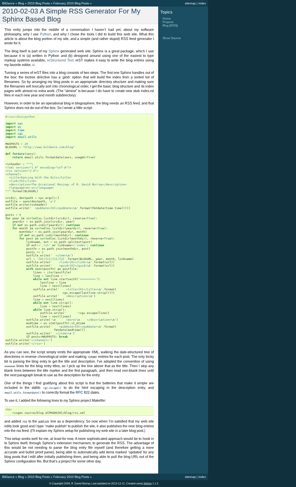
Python (45, 34)
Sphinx (54, 51)
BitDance (8, 3)
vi (33, 65)
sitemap (190, 3)
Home (167, 18)
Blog (21, 3)
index (202, 3)
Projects (168, 22)
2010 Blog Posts (39, 3)
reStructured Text (60, 60)
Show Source (172, 38)
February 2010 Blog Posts (71, 3)
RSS (174, 25)
